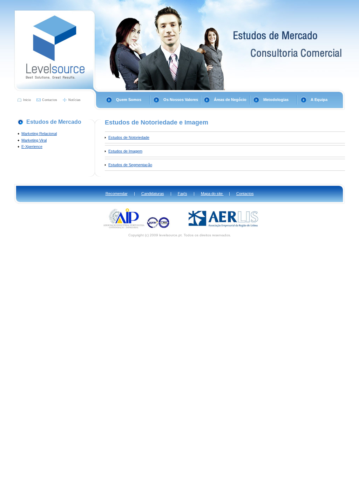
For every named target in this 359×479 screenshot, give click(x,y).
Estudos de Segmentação (130, 165)
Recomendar (117, 193)
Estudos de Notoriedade (128, 137)
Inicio (27, 100)
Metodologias (276, 99)
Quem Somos (128, 99)
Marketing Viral (34, 140)
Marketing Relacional (39, 133)
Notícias (74, 100)
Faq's (182, 193)
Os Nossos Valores (180, 99)
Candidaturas (152, 193)
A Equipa (319, 99)
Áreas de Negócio (230, 99)
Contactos (49, 100)
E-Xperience (31, 146)
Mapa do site (212, 193)
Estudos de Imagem (125, 151)
